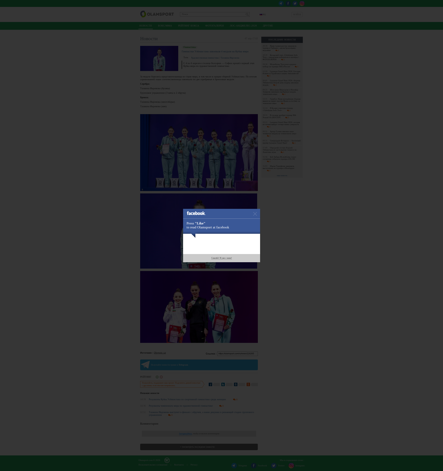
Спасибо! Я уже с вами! (221, 258)
